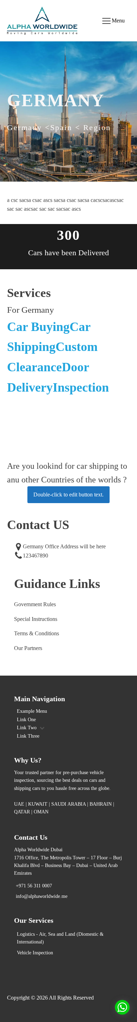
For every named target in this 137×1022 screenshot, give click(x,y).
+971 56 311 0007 (34, 885)
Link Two (27, 727)
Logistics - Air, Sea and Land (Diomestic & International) (60, 938)
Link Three (28, 736)
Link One (26, 719)
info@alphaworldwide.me (41, 896)
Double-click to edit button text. (68, 495)
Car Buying (38, 327)
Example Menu (32, 711)
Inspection (81, 387)
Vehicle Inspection (35, 952)
